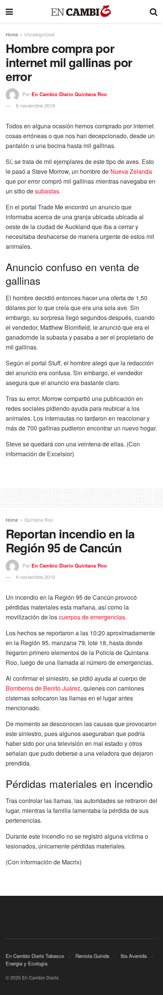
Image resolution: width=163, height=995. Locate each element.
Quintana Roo (38, 519)
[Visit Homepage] (81, 12)
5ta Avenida (134, 955)
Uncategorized (39, 34)
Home (12, 34)
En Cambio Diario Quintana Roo (69, 94)
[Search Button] (153, 11)
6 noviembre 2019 (35, 105)
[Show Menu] (9, 11)
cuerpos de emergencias (92, 617)
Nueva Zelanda (131, 171)
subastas (47, 191)
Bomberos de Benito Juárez (43, 688)
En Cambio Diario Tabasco (35, 955)
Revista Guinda (92, 955)
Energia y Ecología (26, 963)
